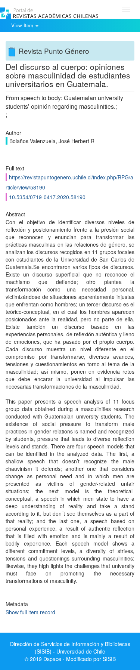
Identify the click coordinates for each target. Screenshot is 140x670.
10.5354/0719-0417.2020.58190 (47, 197)
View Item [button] (23, 25)
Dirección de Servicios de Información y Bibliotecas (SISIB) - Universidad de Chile (70, 647)
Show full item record (30, 612)
